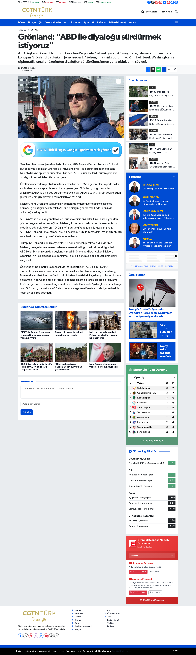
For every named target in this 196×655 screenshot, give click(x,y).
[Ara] (176, 12)
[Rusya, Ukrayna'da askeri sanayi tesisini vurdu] (71, 321)
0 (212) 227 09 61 (139, 571)
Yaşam (132, 22)
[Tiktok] (51, 635)
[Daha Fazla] (164, 69)
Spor (86, 22)
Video (168, 12)
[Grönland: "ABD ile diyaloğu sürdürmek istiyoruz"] (71, 107)
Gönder (27, 412)
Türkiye (32, 22)
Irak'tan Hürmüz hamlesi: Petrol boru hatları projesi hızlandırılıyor (103, 335)
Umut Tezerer (151, 225)
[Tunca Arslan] (134, 187)
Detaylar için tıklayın (152, 440)
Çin (40, 22)
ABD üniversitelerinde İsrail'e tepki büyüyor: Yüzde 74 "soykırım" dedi (37, 367)
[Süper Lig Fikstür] (174, 451)
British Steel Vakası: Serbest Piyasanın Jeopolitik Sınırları (157, 244)
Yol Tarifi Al (156, 571)
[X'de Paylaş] (153, 69)
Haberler (22, 30)
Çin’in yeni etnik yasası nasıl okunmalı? (157, 230)
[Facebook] (20, 635)
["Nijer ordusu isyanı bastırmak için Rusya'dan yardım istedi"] (71, 352)
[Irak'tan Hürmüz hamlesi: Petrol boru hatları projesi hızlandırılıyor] (105, 321)
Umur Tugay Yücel (153, 211)
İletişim (110, 626)
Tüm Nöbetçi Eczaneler (153, 600)
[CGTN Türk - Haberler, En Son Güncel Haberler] (38, 11)
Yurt (66, 22)
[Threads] (56, 635)
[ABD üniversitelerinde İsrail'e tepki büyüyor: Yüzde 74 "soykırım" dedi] (37, 352)
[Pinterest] (30, 635)
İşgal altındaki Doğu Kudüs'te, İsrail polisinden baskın (160, 136)
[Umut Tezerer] (134, 228)
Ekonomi (76, 22)
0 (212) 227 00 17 (139, 592)
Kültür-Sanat (99, 22)
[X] (25, 635)
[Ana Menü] (176, 22)
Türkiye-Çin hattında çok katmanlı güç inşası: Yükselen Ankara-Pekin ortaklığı (158, 217)
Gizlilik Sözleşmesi (83, 626)
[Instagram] (36, 635)
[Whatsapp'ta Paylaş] (158, 69)
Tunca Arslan (151, 185)
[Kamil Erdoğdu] (134, 200)
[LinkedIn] (41, 635)
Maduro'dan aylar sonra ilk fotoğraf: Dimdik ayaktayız (161, 165)
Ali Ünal (147, 239)
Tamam (175, 651)
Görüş (78, 620)
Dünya (21, 22)
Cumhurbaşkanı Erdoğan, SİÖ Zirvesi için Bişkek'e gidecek (162, 108)
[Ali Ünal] (134, 242)
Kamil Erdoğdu (151, 197)
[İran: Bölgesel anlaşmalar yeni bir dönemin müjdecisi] (105, 352)
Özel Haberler (53, 22)
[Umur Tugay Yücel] (134, 214)
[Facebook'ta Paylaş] (148, 69)
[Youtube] (46, 635)
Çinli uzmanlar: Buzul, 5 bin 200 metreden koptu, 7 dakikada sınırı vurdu (160, 151)
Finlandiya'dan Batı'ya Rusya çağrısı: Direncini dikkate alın (160, 122)
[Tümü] (174, 80)
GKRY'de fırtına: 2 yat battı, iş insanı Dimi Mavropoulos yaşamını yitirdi (36, 335)
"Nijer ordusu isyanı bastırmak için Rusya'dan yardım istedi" (68, 367)
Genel (78, 610)
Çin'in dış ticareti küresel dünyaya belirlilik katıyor (156, 202)
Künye (78, 629)
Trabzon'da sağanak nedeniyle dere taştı (162, 94)
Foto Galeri (151, 12)
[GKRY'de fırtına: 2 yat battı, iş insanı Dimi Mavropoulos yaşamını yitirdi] (37, 321)
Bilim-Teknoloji (117, 22)
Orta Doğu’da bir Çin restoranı (159, 189)
